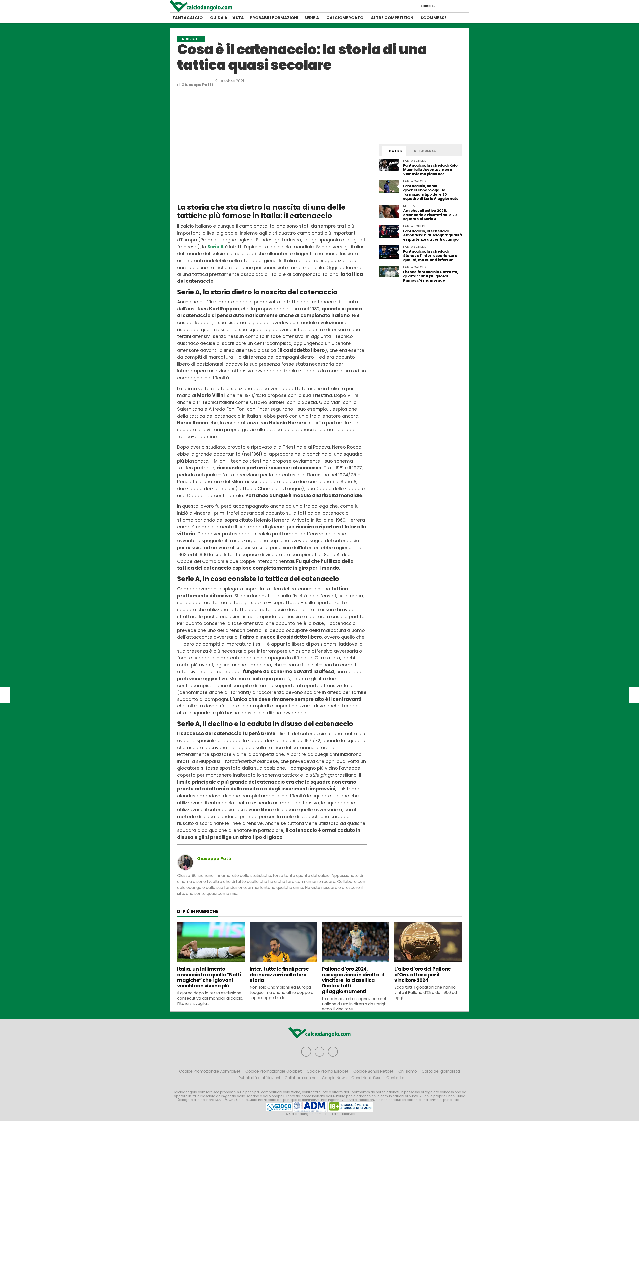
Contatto (395, 1077)
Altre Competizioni (393, 18)
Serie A (311, 18)
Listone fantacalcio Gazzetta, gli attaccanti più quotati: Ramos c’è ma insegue (430, 276)
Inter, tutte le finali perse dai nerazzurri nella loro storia (279, 975)
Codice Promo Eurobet (328, 1071)
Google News (334, 1077)
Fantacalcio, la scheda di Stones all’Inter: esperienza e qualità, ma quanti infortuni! (430, 255)
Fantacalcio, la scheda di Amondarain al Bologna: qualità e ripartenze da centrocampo (432, 235)
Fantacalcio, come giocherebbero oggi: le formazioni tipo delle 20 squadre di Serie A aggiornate (431, 192)
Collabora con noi (301, 1077)
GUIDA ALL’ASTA (227, 18)
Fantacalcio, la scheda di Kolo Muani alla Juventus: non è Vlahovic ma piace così (430, 169)
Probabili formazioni (274, 18)
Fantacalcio (188, 18)
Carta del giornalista (441, 1071)
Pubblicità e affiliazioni (259, 1077)
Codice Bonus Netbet (373, 1071)
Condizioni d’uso (366, 1077)
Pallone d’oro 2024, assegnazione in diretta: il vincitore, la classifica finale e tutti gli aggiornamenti (353, 980)
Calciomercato (344, 18)
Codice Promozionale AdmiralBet (210, 1071)
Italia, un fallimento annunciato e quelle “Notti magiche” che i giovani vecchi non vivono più (209, 977)
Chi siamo (407, 1071)
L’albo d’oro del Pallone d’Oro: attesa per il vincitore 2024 (422, 975)
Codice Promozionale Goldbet (273, 1071)
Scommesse (434, 18)
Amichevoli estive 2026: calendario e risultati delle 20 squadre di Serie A (430, 215)
